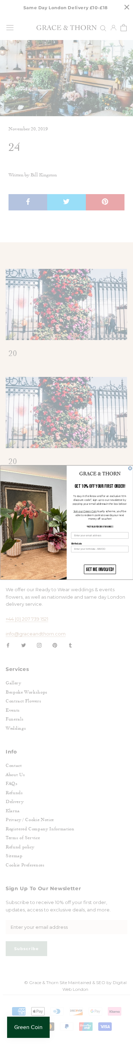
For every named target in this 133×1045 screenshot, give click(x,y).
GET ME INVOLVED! (100, 569)
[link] (99, 473)
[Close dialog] (130, 468)
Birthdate (76, 543)
